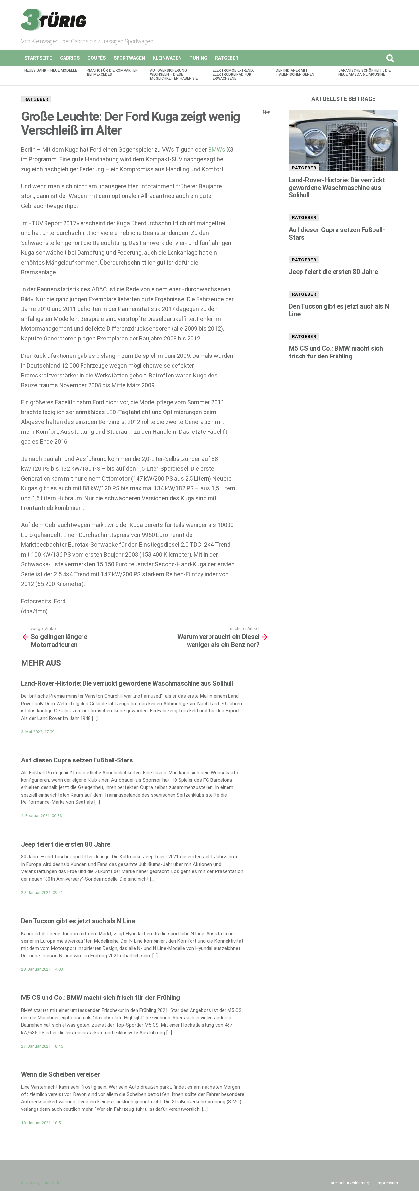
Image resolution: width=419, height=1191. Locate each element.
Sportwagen (129, 58)
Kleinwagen (167, 58)
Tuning (198, 58)
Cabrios (70, 58)
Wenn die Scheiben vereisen (61, 1074)
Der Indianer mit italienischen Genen (295, 72)
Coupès (96, 58)
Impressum (387, 1183)
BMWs (216, 149)
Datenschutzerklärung (348, 1183)
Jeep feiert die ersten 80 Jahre (65, 844)
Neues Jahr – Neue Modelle (50, 70)
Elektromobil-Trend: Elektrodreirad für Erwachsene (233, 74)
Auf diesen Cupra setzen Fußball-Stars (77, 760)
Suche (390, 58)
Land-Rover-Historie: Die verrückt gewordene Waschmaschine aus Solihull (127, 683)
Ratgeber (226, 58)
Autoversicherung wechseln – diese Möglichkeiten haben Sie (174, 74)
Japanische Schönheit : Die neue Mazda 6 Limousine (364, 72)
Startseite (38, 58)
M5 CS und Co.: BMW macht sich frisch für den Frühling (100, 997)
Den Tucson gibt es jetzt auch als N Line (78, 921)
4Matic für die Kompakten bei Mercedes (112, 72)
